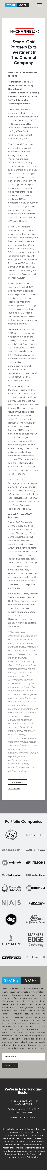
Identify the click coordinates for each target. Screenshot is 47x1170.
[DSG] (11, 919)
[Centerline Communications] (35, 888)
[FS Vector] (35, 834)
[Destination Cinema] (11, 957)
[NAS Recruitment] (11, 903)
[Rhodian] (35, 850)
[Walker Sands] (35, 874)
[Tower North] (35, 957)
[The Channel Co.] (35, 903)
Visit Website (17, 782)
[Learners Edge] (35, 940)
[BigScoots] (11, 850)
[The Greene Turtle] (35, 919)
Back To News (14, 789)
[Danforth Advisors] (11, 888)
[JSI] (11, 834)
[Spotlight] (35, 862)
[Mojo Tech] (11, 862)
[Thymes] (11, 940)
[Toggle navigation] (39, 5)
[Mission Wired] (11, 874)
